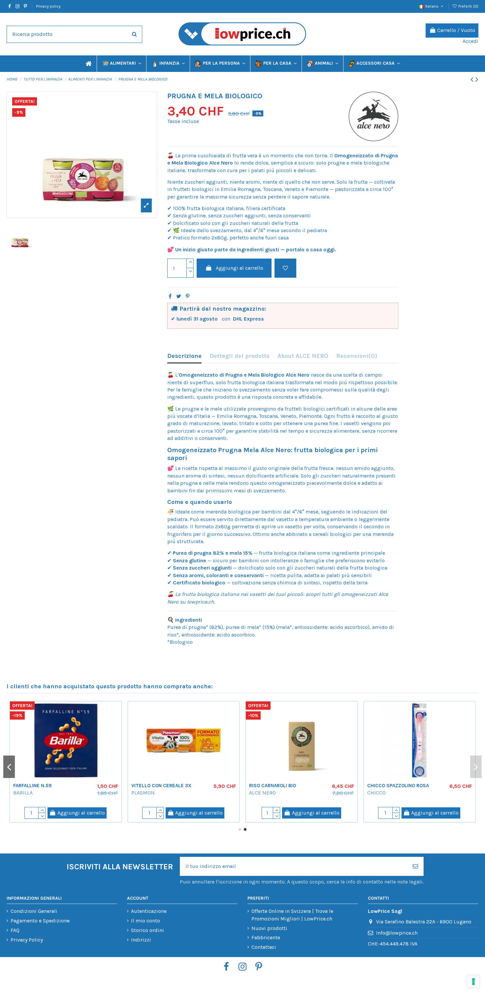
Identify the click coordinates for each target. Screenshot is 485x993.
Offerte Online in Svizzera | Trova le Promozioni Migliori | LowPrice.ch (292, 914)
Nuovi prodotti (269, 928)
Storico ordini (147, 930)
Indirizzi (141, 940)
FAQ (15, 930)
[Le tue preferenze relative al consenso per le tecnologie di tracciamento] (473, 981)
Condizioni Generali (34, 911)
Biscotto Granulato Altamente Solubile (128, 788)
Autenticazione (149, 911)
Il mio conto (145, 920)
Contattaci (263, 947)
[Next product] (476, 79)
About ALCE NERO (302, 355)
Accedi (470, 41)
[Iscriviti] (415, 866)
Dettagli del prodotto (240, 355)
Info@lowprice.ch (397, 933)
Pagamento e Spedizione (40, 920)
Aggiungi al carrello (239, 268)
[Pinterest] (187, 296)
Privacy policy (48, 6)
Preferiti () (467, 6)
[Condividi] (170, 296)
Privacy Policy (27, 940)
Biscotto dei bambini (246, 786)
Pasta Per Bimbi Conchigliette (377, 786)
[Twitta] (178, 296)
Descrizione (184, 355)
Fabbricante (265, 937)
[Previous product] (472, 79)
